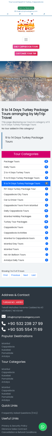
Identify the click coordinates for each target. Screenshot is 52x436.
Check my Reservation (26, 8)
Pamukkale (7, 353)
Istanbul (6, 343)
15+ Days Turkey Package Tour (25, 188)
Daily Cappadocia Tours (26, 46)
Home (8, 82)
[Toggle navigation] (26, 39)
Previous (15, 275)
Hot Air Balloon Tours (25, 254)
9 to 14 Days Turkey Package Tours (25, 183)
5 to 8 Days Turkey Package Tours (25, 178)
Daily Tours (25, 167)
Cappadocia (8, 346)
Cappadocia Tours (25, 227)
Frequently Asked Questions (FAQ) (20, 412)
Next (25, 275)
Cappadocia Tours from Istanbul (25, 205)
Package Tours (25, 161)
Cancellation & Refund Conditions (19, 432)
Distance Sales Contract (14, 429)
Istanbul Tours (25, 249)
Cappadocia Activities (25, 232)
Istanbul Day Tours (25, 243)
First (5, 275)
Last (33, 275)
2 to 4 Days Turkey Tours (25, 172)
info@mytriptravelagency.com (26, 11)
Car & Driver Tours (25, 199)
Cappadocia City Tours (25, 194)
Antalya (6, 356)
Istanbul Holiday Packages (25, 216)
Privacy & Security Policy (14, 425)
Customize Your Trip (26, 53)
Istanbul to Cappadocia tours (25, 238)
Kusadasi (6, 349)
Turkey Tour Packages (25, 221)
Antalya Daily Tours (25, 260)
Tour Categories (17, 82)
